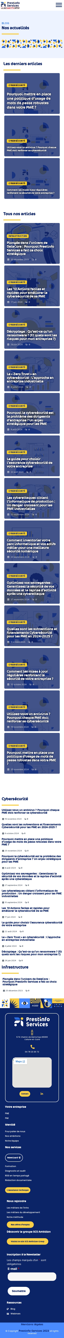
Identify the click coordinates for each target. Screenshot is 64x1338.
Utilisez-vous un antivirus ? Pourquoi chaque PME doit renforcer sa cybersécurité (30, 811)
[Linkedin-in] (42, 1093)
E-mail (13, 1269)
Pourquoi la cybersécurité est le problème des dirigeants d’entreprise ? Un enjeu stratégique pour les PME (31, 858)
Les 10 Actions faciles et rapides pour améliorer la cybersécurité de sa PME (25, 909)
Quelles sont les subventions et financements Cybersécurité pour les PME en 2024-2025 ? (31, 826)
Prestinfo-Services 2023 (34, 1331)
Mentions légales (32, 1324)
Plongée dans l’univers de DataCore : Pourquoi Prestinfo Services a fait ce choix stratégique (30, 981)
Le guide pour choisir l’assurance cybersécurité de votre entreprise (32, 924)
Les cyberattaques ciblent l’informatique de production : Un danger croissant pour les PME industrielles (32, 893)
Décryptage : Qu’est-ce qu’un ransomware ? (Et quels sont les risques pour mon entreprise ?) (32, 953)
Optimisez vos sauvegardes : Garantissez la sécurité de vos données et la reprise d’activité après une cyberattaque (31, 876)
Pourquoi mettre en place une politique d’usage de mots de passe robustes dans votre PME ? (31, 841)
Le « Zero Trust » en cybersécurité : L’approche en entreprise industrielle (31, 938)
